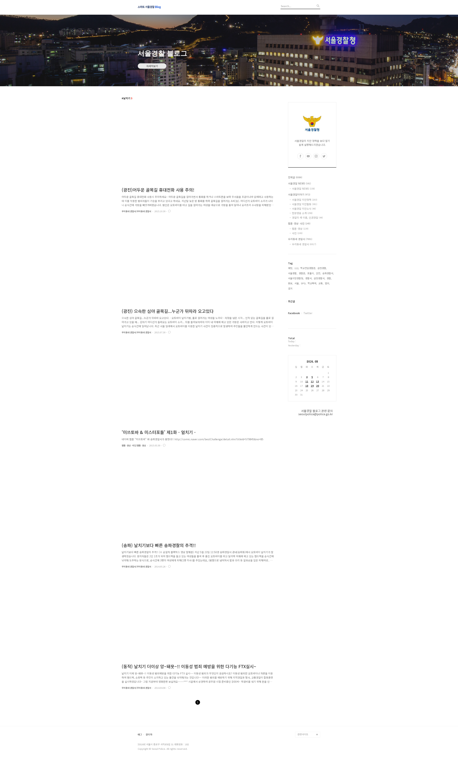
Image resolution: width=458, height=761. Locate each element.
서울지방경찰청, (296, 278)
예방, (290, 268)
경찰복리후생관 (305, 728)
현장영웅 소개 (302, 213)
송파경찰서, (328, 273)
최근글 (291, 301)
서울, (296, 283)
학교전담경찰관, (308, 268)
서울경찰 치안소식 (304, 208)
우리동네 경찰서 (300, 239)
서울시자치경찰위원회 (308, 688)
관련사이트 (303, 734)
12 (312, 381)
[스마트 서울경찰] (157, 7)
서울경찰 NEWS (299, 183)
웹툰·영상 (300, 228)
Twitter (307, 313)
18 (306, 385)
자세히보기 (152, 66)
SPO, (303, 283)
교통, (320, 283)
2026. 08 (312, 361)
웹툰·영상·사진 (299, 223)
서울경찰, (292, 273)
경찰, (329, 278)
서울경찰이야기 (299, 194)
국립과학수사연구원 (307, 711)
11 (306, 381)
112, (296, 268)
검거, (290, 288)
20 (317, 385)
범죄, (327, 283)
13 (317, 381)
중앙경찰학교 (304, 706)
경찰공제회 (303, 723)
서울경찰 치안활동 (304, 204)
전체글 (295, 177)
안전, (318, 273)
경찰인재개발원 (305, 700)
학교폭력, (312, 283)
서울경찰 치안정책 (304, 199)
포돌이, (311, 273)
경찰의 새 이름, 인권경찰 (307, 217)
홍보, (290, 283)
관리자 (149, 734)
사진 (297, 233)
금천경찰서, (319, 278)
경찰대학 (302, 694)
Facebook (294, 313)
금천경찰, (322, 268)
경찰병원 (302, 717)
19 (312, 385)
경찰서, (308, 278)
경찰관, (302, 273)
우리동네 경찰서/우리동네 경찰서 (136, 211)
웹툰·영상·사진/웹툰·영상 (134, 445)
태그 (140, 734)
